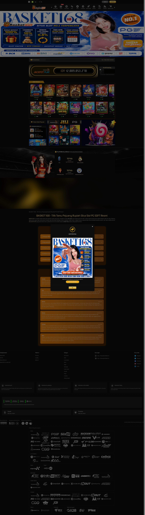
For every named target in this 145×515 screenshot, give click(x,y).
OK (72, 287)
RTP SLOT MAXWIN (73, 281)
